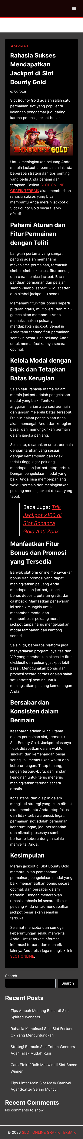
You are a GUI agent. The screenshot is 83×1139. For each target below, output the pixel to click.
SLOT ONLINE (19, 46)
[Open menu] (74, 8)
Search (11, 976)
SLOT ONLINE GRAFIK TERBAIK (49, 1132)
